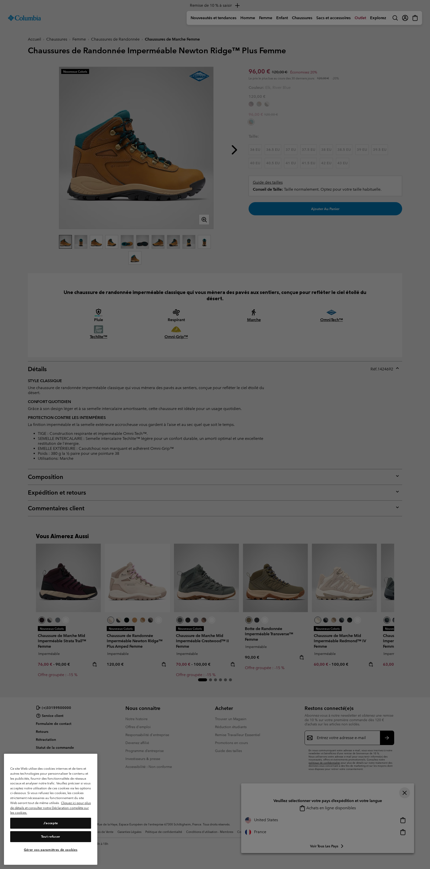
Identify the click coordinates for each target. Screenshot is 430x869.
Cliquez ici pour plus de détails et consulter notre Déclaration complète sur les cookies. (50, 808)
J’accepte (50, 823)
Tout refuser (50, 836)
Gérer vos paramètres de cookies (50, 850)
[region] (50, 809)
